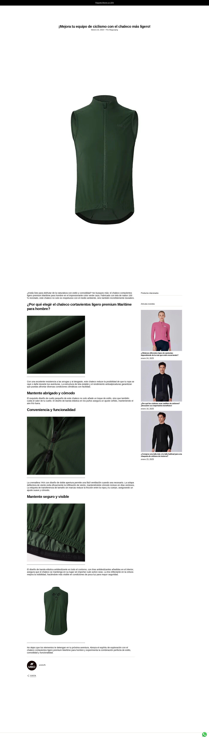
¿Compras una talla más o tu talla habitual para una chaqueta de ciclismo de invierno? (161, 455)
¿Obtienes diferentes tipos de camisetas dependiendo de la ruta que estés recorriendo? (159, 354)
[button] (10, 9)
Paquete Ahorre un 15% (104, 3)
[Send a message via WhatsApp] (204, 734)
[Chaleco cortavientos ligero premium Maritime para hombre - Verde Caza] (56, 345)
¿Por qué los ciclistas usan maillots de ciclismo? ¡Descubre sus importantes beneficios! (160, 404)
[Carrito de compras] (201, 9)
